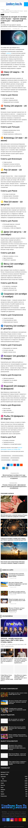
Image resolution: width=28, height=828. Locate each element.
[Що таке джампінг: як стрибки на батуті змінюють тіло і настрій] (4, 721)
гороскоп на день (5, 457)
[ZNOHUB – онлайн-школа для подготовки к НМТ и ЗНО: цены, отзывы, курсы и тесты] (14, 628)
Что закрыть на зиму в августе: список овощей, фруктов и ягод (17, 592)
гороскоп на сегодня (5, 460)
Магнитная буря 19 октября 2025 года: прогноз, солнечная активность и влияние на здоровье (14, 476)
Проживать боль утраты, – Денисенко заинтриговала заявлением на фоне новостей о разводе (17, 747)
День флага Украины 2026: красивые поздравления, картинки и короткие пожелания (18, 584)
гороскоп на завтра (15, 457)
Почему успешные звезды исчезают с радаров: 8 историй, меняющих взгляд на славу (18, 736)
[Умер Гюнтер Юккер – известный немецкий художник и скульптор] (4, 755)
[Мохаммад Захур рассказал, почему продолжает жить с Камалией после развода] (4, 728)
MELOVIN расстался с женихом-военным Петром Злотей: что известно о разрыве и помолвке (14, 515)
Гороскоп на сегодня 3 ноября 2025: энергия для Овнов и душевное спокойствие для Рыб (13, 539)
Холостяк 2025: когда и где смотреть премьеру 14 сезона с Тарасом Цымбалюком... (20, 660)
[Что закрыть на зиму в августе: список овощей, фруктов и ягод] (4, 593)
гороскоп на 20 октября (17, 455)
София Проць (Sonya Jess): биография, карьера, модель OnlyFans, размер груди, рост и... (7, 678)
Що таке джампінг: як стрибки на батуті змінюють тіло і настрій (17, 720)
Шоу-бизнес (4, 781)
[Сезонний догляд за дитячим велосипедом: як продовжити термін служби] (4, 575)
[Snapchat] (24, 819)
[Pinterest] (16, 819)
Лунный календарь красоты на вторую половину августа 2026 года (17, 601)
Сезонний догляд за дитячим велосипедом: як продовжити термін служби (16, 575)
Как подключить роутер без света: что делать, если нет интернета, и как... (7, 660)
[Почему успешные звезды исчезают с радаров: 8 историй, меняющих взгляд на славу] (4, 736)
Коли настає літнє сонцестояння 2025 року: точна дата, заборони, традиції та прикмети (13, 562)
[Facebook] (4, 819)
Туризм (2, 794)
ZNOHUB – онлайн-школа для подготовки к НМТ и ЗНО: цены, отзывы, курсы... (12, 640)
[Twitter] (8, 819)
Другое (2, 14)
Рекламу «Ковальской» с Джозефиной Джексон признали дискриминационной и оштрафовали (14, 486)
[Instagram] (12, 819)
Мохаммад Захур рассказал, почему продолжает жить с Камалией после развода (17, 728)
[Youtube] (20, 819)
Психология (4, 796)
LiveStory (8, 53)
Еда (3, 778)
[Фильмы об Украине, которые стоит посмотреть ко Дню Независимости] (4, 609)
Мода (2, 787)
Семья (2, 783)
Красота (3, 785)
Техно (2, 791)
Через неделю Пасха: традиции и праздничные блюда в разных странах (17, 763)
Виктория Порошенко (6, 28)
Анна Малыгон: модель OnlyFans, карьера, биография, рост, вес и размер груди (20, 677)
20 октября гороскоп (6, 455)
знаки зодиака (15, 460)
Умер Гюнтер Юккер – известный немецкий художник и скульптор (17, 754)
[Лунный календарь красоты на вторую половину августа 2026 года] (4, 601)
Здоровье (3, 776)
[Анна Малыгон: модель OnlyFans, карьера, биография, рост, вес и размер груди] (20, 669)
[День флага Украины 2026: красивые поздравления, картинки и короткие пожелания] (4, 584)
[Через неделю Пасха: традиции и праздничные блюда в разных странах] (4, 763)
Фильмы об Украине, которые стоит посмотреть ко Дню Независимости (16, 609)
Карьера (3, 789)
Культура (3, 772)
